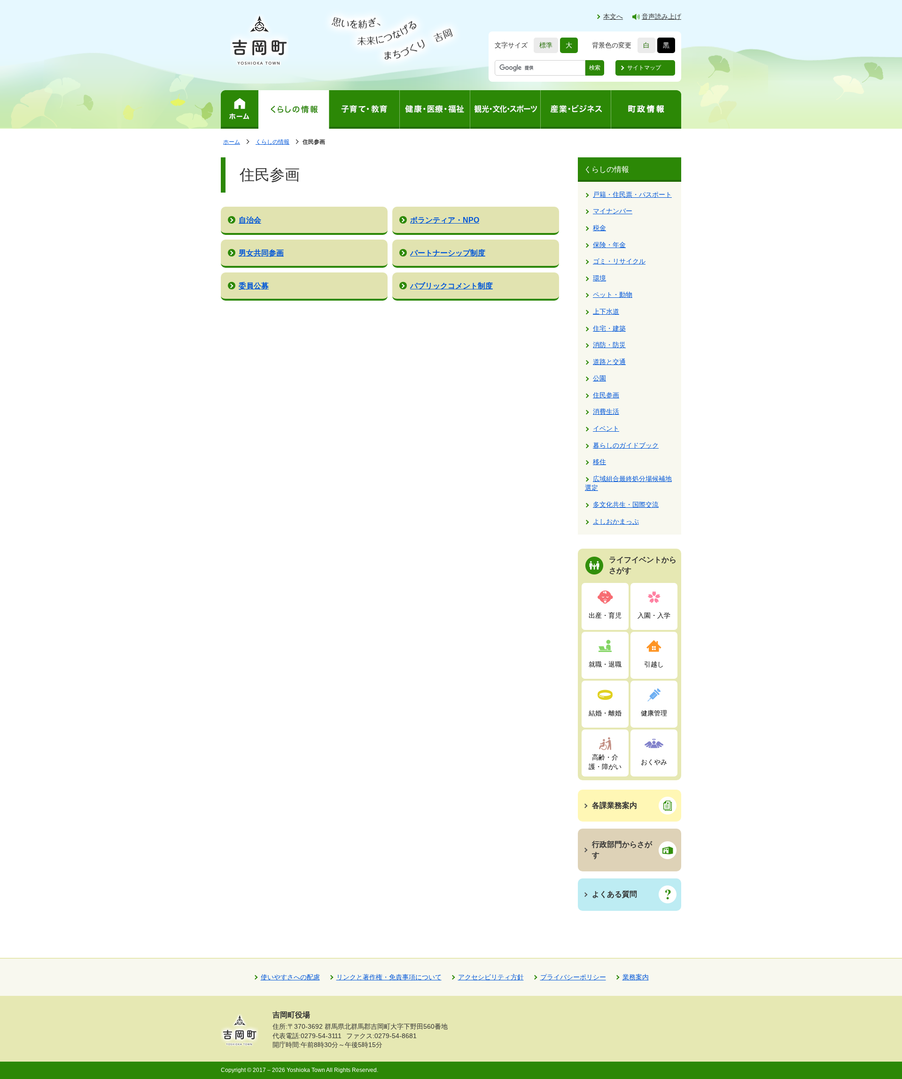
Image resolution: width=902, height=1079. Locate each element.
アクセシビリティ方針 (491, 977)
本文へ (613, 16)
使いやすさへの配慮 (290, 977)
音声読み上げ (661, 16)
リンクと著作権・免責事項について (389, 977)
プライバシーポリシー (573, 977)
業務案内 (635, 977)
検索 (594, 67)
